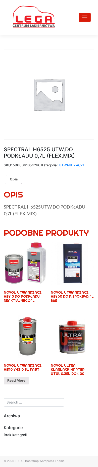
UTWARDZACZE (72, 165)
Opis (14, 179)
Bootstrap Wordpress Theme (45, 461)
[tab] (14, 179)
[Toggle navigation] (85, 17)
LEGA (19, 461)
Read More (16, 380)
